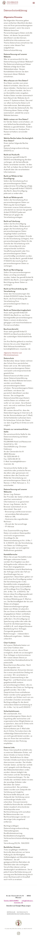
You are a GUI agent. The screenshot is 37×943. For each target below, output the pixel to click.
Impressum (11, 912)
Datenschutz (22, 912)
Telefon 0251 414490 (11, 900)
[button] (33, 2)
